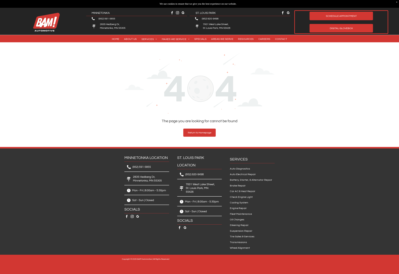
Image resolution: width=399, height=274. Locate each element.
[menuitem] (116, 39)
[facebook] (172, 13)
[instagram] (177, 13)
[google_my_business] (183, 13)
